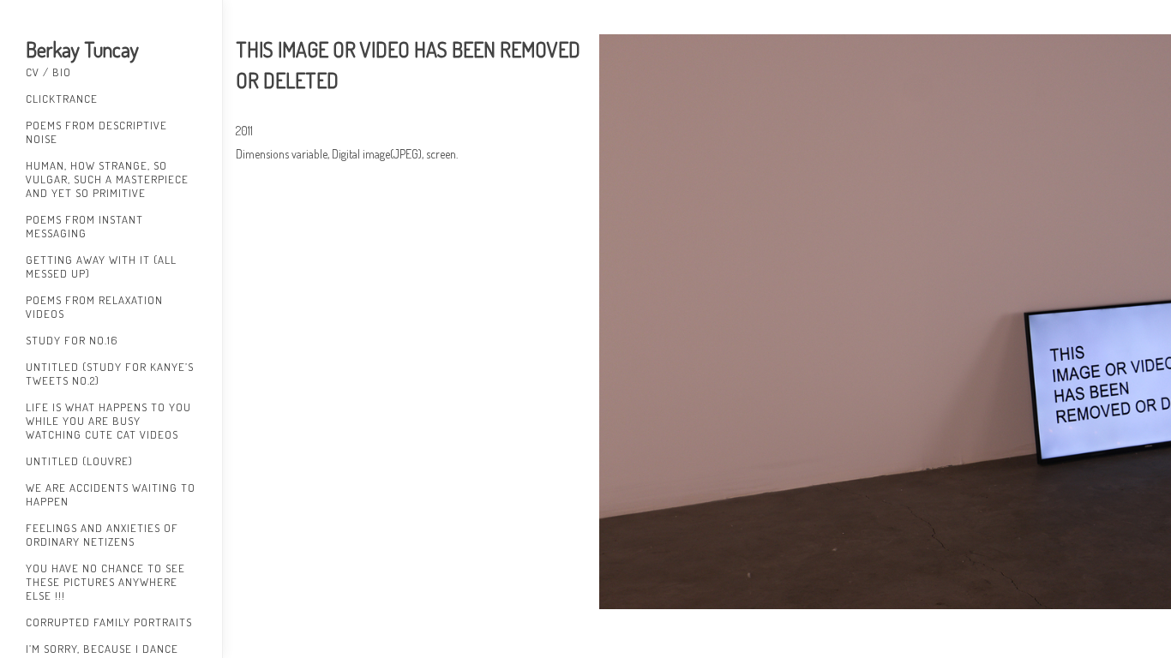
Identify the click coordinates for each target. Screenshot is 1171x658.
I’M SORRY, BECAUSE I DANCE (102, 648)
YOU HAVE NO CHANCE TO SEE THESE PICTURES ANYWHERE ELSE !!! (105, 581)
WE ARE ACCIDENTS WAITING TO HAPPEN (110, 494)
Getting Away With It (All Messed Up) (101, 266)
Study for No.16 (72, 340)
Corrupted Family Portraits (109, 622)
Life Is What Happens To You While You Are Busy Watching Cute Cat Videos (108, 420)
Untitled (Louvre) (79, 461)
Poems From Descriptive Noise (96, 132)
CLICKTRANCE (62, 98)
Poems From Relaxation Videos (94, 306)
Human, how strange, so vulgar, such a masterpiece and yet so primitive (107, 179)
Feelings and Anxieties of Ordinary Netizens (102, 534)
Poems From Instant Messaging (84, 226)
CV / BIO (48, 72)
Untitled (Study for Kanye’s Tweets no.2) (110, 373)
